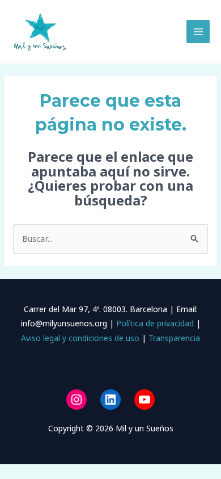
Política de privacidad (154, 323)
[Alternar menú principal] (198, 31)
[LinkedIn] (110, 399)
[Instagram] (76, 399)
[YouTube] (144, 399)
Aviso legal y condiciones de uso (80, 338)
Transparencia (174, 338)
